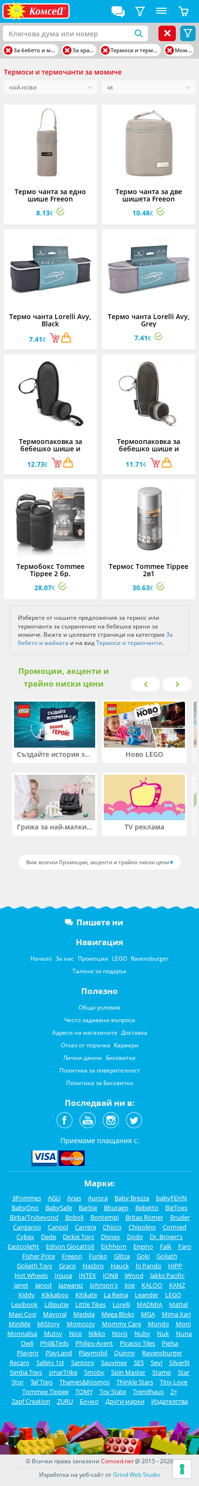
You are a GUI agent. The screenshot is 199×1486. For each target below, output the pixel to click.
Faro (184, 1246)
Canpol (58, 1227)
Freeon (72, 1256)
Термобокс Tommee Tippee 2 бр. (50, 570)
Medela (84, 1314)
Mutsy (53, 1333)
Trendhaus (148, 1391)
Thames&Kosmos (84, 1382)
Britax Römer (144, 1217)
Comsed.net (117, 1461)
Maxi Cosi (22, 1314)
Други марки (124, 1401)
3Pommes (26, 1198)
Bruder (180, 1217)
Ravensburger (150, 958)
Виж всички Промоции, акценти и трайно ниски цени (97, 862)
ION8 (110, 1275)
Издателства (169, 1401)
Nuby (142, 1333)
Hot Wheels (31, 1275)
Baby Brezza (131, 1198)
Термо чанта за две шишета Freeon (148, 195)
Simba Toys (26, 1372)
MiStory (48, 1323)
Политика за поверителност (99, 1070)
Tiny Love (173, 1382)
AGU (54, 1198)
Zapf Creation (31, 1401)
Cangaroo (27, 1227)
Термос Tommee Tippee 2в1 (148, 570)
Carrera (85, 1227)
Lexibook (24, 1304)
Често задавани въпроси (99, 1020)
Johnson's (104, 1285)
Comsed (174, 1227)
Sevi (156, 1362)
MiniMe (19, 1323)
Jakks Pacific (167, 1275)
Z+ (174, 1391)
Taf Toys (41, 1382)
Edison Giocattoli (70, 1246)
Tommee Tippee (45, 1391)
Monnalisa (22, 1333)
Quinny (124, 1352)
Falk (165, 1246)
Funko (98, 1256)
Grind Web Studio (136, 1475)
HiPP (175, 1265)
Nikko (96, 1333)
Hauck (120, 1265)
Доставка (134, 1032)
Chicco (112, 1227)
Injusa (63, 1275)
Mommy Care (121, 1323)
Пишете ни (99, 922)
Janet (21, 1285)
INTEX (87, 1275)
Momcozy (81, 1323)
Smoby (94, 1372)
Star (183, 1372)
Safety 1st (50, 1362)
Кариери (126, 1045)
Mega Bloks (117, 1314)
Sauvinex (114, 1362)
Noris (120, 1333)
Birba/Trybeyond (34, 1217)
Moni (183, 1323)
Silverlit (179, 1362)
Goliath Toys (34, 1265)
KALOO (152, 1285)
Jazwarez (70, 1285)
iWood (134, 1275)
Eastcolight (23, 1246)
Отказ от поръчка (85, 1045)
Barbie (88, 1207)
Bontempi (104, 1217)
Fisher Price (38, 1256)
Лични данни (82, 1058)
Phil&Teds (54, 1343)
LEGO (119, 958)
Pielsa (170, 1343)
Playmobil (93, 1352)
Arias (74, 1198)
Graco (67, 1265)
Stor (18, 1382)
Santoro (82, 1362)
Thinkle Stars (134, 1382)
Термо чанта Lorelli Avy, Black (50, 320)
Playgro (28, 1352)
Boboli (74, 1217)
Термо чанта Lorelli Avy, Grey (149, 320)
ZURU (65, 1401)
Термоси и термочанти (129, 643)
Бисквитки (121, 1058)
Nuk (163, 1333)
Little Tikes (90, 1304)
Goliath (166, 1256)
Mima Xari (176, 1314)
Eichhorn (114, 1246)
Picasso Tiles (137, 1343)
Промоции (93, 958)
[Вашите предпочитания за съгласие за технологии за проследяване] (182, 1469)
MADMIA (149, 1304)
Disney (110, 1236)
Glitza (122, 1256)
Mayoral (55, 1314)
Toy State (113, 1391)
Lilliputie (56, 1304)
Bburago (116, 1207)
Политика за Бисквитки (99, 1083)
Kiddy (26, 1294)
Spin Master (128, 1372)
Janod (43, 1285)
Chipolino (142, 1227)
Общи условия (99, 1007)
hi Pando (148, 1265)
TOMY (84, 1391)
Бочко (89, 1401)
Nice (75, 1333)
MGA (148, 1314)
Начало (41, 958)
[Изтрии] (8, 50)
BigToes (176, 1207)
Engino (143, 1246)
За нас (65, 958)
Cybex (25, 1236)
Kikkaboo (55, 1294)
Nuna (184, 1333)
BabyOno (25, 1207)
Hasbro (93, 1265)
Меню (161, 11)
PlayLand (58, 1352)
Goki (143, 1256)
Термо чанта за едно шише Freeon (50, 195)
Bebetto (146, 1207)
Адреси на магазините (84, 1032)
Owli (27, 1343)
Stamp (161, 1372)
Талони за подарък (99, 971)
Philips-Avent (94, 1343)
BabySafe (58, 1207)
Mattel (178, 1304)
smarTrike (63, 1372)
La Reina (116, 1294)
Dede (48, 1236)
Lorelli (121, 1304)
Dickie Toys (78, 1236)
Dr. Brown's (166, 1236)
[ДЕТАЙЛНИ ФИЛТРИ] (140, 11)
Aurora (98, 1198)
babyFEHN (171, 1198)
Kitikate (86, 1294)
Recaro (19, 1362)
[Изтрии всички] (167, 33)
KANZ (177, 1285)
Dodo (135, 1236)
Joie (130, 1285)
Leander (146, 1294)
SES (139, 1362)
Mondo (158, 1323)
